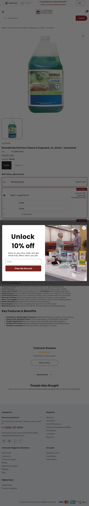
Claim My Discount (23, 268)
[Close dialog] (84, 228)
